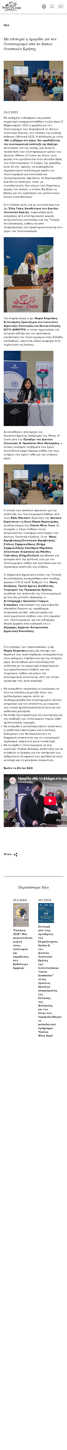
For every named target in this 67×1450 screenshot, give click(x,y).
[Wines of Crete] (11, 7)
